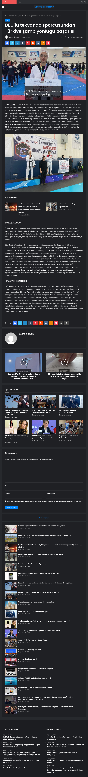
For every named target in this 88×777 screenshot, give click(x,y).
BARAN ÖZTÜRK (14, 37)
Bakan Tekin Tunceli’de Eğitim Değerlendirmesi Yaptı (43, 411)
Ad (6, 485)
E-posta (8, 493)
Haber (16, 16)
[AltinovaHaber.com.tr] (44, 6)
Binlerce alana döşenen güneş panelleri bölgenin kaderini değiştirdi (44, 535)
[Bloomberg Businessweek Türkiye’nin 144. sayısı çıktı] (11, 576)
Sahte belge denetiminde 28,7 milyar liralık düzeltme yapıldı (41, 526)
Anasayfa (9, 16)
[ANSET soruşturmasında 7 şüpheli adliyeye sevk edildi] (44, 427)
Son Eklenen (44, 518)
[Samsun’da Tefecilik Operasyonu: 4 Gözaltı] (11, 691)
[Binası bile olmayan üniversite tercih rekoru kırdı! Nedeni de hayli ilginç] (17, 401)
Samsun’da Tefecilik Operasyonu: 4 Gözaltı (35, 688)
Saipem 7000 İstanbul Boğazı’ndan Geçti (34, 678)
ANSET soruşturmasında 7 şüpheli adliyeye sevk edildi (42, 437)
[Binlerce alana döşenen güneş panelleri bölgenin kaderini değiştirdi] (11, 538)
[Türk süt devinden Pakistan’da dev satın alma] (11, 605)
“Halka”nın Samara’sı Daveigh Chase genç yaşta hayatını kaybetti (17, 438)
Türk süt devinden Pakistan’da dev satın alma (36, 602)
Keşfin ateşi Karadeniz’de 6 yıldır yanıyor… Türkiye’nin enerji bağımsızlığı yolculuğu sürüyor (47, 2)
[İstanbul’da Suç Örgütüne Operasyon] (51, 207)
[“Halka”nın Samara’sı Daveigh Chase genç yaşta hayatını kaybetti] (17, 427)
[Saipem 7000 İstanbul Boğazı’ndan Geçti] (11, 681)
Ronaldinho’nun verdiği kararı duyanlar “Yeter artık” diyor (40, 554)
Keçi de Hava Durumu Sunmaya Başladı (67, 411)
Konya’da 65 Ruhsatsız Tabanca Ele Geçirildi (35, 669)
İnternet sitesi (50, 493)
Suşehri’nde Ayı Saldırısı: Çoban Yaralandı (68, 437)
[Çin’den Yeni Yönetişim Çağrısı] (11, 653)
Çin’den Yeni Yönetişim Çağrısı (30, 650)
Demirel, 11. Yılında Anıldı (27, 659)
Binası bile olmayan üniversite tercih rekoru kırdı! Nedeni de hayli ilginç (16, 412)
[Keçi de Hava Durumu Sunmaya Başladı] (71, 401)
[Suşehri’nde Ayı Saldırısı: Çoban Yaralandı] (71, 427)
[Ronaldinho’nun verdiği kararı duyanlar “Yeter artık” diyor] (11, 557)
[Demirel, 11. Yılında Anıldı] (11, 662)
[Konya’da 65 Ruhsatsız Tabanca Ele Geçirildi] (11, 672)
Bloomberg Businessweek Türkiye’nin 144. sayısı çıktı (38, 573)
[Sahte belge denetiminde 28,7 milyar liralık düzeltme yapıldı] (11, 529)
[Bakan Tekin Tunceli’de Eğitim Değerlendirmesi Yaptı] (44, 401)
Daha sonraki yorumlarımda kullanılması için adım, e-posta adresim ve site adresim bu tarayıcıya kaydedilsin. (44, 501)
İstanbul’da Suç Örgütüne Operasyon (33, 564)
